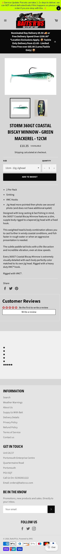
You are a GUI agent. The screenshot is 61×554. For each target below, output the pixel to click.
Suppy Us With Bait (13, 412)
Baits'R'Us (14, 538)
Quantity (46, 161)
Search (6, 397)
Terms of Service (11, 432)
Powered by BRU (26, 538)
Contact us (8, 437)
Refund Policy (10, 427)
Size (5, 161)
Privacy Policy (10, 422)
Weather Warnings (13, 402)
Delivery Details (11, 417)
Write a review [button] (29, 312)
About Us (8, 407)
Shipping (19, 152)
